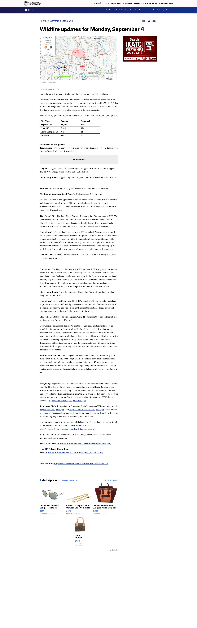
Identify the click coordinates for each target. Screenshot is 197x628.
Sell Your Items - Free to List (67, 481)
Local (107, 3)
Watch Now (165, 3)
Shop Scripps (150, 3)
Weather (127, 3)
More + (168, 10)
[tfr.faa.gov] (52, 409)
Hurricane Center (145, 10)
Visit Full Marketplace (111, 480)
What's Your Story (122, 10)
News (43, 21)
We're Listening (158, 10)
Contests (133, 10)
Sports (138, 3)
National (116, 3)
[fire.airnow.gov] (69, 400)
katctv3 (26, 10)
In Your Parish (109, 10)
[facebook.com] (66, 428)
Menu (96, 3)
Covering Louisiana (61, 21)
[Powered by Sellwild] (115, 550)
